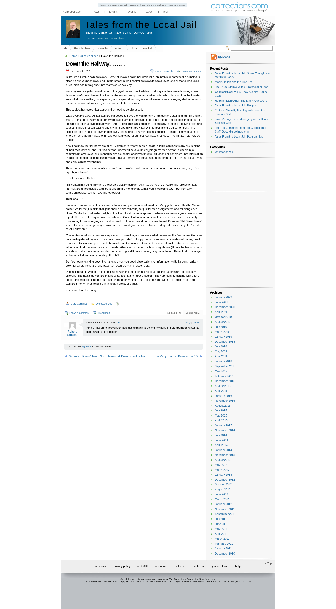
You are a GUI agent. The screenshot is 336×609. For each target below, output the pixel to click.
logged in (86, 346)
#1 (119, 322)
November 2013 (225, 455)
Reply (188, 322)
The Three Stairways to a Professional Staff (241, 87)
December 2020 (225, 307)
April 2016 (221, 390)
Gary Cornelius (79, 303)
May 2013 (221, 464)
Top (269, 563)
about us (160, 566)
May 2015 (221, 415)
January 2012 (223, 504)
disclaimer (179, 566)
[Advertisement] (239, 167)
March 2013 (222, 469)
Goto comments (164, 71)
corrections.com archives (111, 38)
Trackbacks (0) (173, 312)
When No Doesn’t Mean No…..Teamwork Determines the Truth (108, 356)
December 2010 (225, 553)
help (238, 566)
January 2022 (223, 297)
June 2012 (221, 494)
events (132, 11)
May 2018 (221, 351)
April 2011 (221, 534)
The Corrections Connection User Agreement (192, 579)
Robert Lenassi (72, 333)
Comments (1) (193, 312)
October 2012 (223, 484)
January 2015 (223, 425)
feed (224, 57)
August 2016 (223, 386)
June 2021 (221, 302)
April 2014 (221, 445)
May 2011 (221, 529)
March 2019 (222, 331)
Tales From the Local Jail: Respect (236, 105)
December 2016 (225, 381)
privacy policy (122, 566)
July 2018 (221, 346)
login (166, 11)
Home (66, 48)
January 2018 (223, 361)
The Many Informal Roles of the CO (176, 356)
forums (113, 11)
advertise (101, 566)
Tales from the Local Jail (141, 24)
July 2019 (221, 326)
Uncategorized (89, 56)
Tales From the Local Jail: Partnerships (239, 136)
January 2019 (223, 336)
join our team (220, 566)
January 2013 (223, 474)
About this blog (82, 48)
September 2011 (225, 514)
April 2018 (221, 356)
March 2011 (222, 538)
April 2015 (221, 420)
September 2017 (225, 366)
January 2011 (223, 548)
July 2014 (221, 435)
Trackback (104, 312)
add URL (143, 566)
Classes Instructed (141, 48)
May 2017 (221, 371)
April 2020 (221, 312)
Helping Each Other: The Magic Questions (241, 100)
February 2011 (224, 543)
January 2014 (223, 450)
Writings (119, 48)
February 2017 (224, 376)
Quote (196, 322)
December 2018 (225, 341)
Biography (102, 48)
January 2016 (223, 396)
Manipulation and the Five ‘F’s (233, 82)
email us (159, 5)
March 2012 (222, 499)
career (150, 11)
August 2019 (223, 322)
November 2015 (225, 400)
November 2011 (225, 509)
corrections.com (73, 11)
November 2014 (225, 430)
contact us (199, 566)
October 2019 (223, 317)
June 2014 (221, 440)
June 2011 (221, 524)
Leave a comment (192, 71)
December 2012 (225, 479)
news (96, 11)
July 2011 (221, 519)
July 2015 (221, 410)
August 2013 (223, 460)
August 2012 (223, 489)
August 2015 (223, 405)
